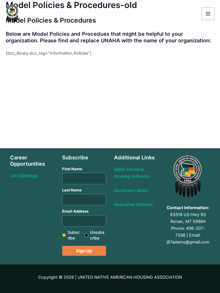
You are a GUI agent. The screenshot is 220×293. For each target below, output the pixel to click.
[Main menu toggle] (208, 13)
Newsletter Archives (133, 204)
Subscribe (74, 235)
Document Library (131, 190)
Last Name (72, 190)
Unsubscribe (97, 235)
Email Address (75, 211)
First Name (72, 169)
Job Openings (24, 175)
